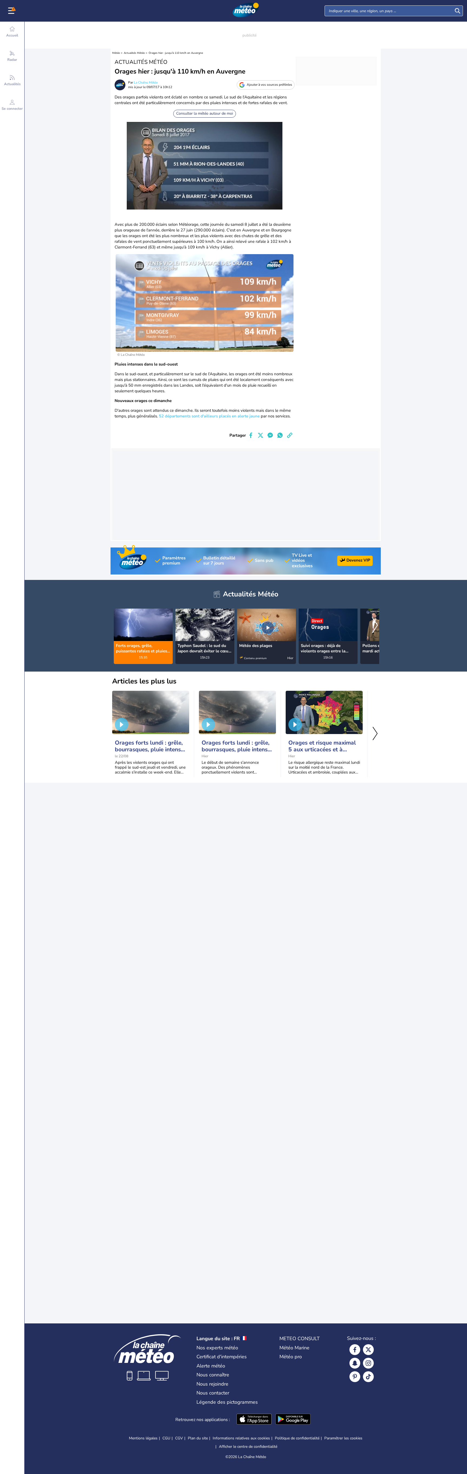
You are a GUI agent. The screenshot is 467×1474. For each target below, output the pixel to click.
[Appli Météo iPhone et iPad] (254, 1420)
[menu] (12, 10)
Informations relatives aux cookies (241, 1438)
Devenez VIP (358, 560)
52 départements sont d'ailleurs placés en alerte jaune (209, 416)
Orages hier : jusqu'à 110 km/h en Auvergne (176, 53)
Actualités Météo (134, 53)
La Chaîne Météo (146, 82)
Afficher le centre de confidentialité (248, 1447)
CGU (166, 1438)
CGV (179, 1438)
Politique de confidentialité (297, 1438)
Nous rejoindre (212, 1384)
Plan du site (198, 1438)
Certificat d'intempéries (221, 1356)
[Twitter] (368, 1349)
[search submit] (457, 10)
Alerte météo (210, 1366)
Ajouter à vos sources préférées (269, 84)
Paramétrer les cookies (343, 1438)
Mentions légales (143, 1438)
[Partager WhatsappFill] (280, 435)
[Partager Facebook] (250, 435)
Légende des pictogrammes (227, 1402)
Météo (116, 53)
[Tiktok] (368, 1376)
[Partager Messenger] (270, 435)
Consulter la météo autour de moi (204, 113)
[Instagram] (368, 1363)
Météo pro (290, 1356)
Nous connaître (212, 1375)
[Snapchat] (354, 1363)
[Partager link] (289, 435)
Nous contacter (212, 1393)
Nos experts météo (217, 1347)
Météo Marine (294, 1347)
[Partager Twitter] (260, 435)
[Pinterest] (354, 1376)
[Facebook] (354, 1349)
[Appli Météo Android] (293, 1420)
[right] (375, 626)
